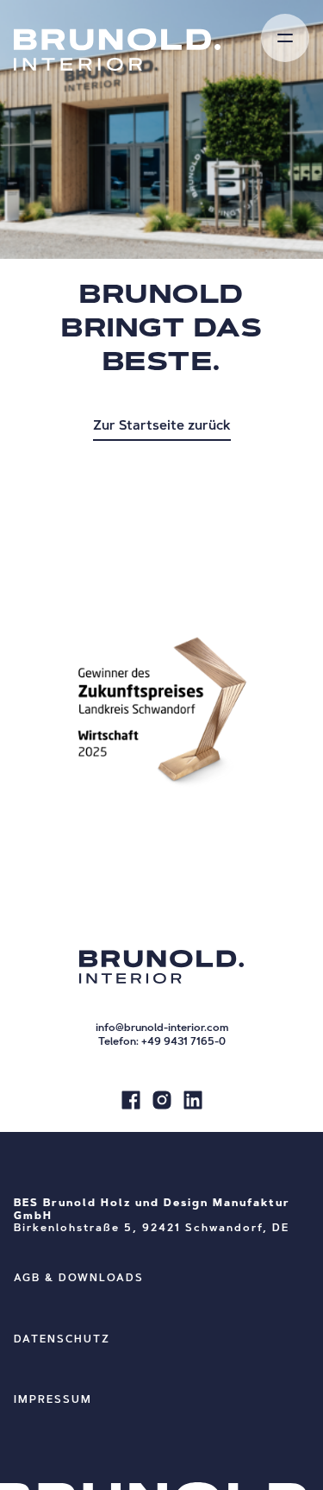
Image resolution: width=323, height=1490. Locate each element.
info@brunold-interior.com (162, 1028)
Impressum (53, 1400)
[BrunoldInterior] (131, 1103)
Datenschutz (62, 1340)
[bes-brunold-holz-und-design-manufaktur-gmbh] (193, 1103)
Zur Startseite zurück (162, 426)
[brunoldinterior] (162, 1103)
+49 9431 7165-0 (183, 1042)
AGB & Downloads (79, 1278)
